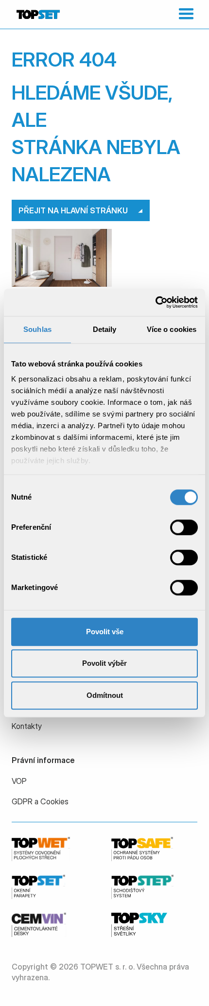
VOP (19, 781)
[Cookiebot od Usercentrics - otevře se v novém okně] (155, 302)
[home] (37, 14)
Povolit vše (104, 631)
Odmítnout (105, 695)
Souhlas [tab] (37, 329)
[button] (184, 14)
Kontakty (27, 726)
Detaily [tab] (105, 329)
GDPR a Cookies (40, 801)
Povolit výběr (104, 663)
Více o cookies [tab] (171, 329)
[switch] (184, 527)
